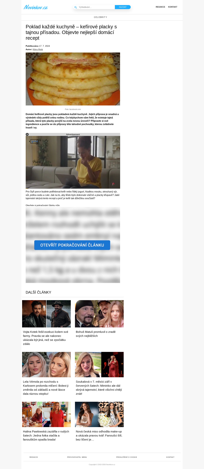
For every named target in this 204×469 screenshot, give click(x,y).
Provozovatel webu (77, 457)
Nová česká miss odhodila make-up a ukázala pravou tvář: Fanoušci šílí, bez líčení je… (99, 435)
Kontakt (170, 457)
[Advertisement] (157, 44)
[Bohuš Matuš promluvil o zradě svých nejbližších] (99, 313)
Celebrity (100, 17)
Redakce (34, 457)
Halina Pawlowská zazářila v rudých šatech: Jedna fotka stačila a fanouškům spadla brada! (46, 435)
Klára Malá (38, 49)
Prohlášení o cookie (126, 457)
